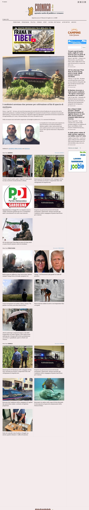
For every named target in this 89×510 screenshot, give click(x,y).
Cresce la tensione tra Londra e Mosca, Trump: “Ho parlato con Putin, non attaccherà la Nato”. (17, 304)
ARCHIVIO (73, 22)
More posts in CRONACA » (59, 343)
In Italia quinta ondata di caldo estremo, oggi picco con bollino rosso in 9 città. (77, 134)
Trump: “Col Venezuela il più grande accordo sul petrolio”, (47, 275)
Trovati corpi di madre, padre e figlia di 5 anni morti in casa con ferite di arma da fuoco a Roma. (17, 179)
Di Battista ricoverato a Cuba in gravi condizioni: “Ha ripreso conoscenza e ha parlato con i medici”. (76, 92)
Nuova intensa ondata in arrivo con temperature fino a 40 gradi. (49, 304)
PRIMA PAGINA (25, 22)
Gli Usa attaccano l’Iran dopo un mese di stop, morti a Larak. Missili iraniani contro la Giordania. (17, 243)
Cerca (83, 47)
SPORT (45, 22)
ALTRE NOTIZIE (66, 22)
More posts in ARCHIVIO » (59, 152)
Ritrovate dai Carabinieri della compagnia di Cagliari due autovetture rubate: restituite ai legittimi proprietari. (17, 403)
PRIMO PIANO (16, 22)
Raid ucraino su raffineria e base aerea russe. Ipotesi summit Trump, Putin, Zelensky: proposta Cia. (17, 275)
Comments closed (72, 66)
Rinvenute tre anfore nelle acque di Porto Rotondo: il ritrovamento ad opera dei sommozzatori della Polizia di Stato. (48, 403)
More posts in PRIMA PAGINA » (58, 248)
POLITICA (33, 22)
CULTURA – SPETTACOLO (54, 22)
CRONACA (39, 22)
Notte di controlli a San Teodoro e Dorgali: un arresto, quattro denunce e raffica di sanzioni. (15, 434)
